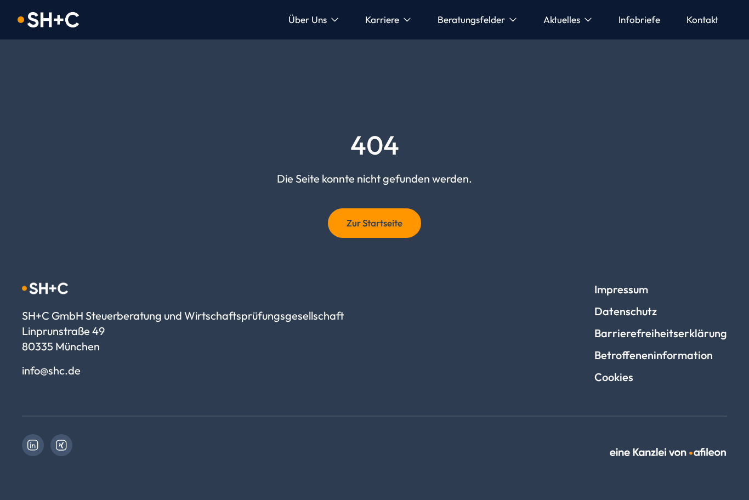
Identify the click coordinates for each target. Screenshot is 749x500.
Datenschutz (625, 311)
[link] (33, 445)
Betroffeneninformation (653, 355)
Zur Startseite (374, 223)
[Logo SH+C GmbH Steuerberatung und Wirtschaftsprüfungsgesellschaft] (48, 20)
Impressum (621, 289)
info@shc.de (51, 370)
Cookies (613, 377)
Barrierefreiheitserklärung (660, 333)
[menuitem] (313, 20)
